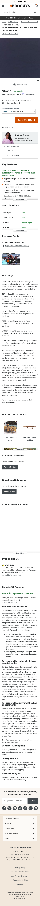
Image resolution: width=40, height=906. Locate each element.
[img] (20, 58)
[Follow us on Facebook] (4, 808)
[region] (20, 60)
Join (33, 801)
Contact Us (20, 884)
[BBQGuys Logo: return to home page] (20, 6)
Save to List (9, 127)
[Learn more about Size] (8, 227)
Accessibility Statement (20, 872)
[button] (20, 818)
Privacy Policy (20, 868)
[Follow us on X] (9, 808)
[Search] (35, 12)
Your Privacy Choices (19, 876)
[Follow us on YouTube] (15, 808)
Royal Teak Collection (10, 34)
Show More (20, 199)
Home (4, 22)
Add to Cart (26, 120)
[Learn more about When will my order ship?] (19, 103)
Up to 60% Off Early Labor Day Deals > (20, 18)
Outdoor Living (13, 22)
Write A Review (10, 467)
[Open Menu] (3, 6)
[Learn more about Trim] (8, 222)
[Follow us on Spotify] (36, 808)
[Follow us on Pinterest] (25, 808)
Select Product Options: (11, 108)
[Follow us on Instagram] (20, 808)
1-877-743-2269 (20, 1)
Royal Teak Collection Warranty (17, 246)
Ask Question (9, 491)
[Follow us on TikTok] (31, 808)
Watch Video (22, 85)
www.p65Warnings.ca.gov (12, 575)
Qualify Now (30, 94)
